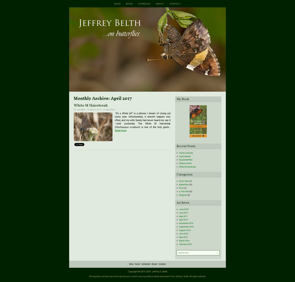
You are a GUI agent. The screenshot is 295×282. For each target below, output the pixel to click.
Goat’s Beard (185, 156)
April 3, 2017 (95, 110)
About (160, 3)
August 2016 (184, 230)
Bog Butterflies (185, 160)
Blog (117, 3)
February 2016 (185, 244)
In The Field (184, 191)
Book (129, 3)
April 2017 (183, 220)
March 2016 (184, 241)
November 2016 (186, 223)
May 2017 (183, 216)
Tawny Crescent (186, 153)
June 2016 (183, 233)
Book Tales (184, 181)
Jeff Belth (81, 110)
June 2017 (183, 213)
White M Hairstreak (91, 105)
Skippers (183, 195)
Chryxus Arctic (185, 163)
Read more (120, 130)
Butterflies (110, 110)
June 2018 (183, 209)
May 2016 (183, 237)
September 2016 (186, 227)
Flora (181, 188)
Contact (175, 3)
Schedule (144, 3)
